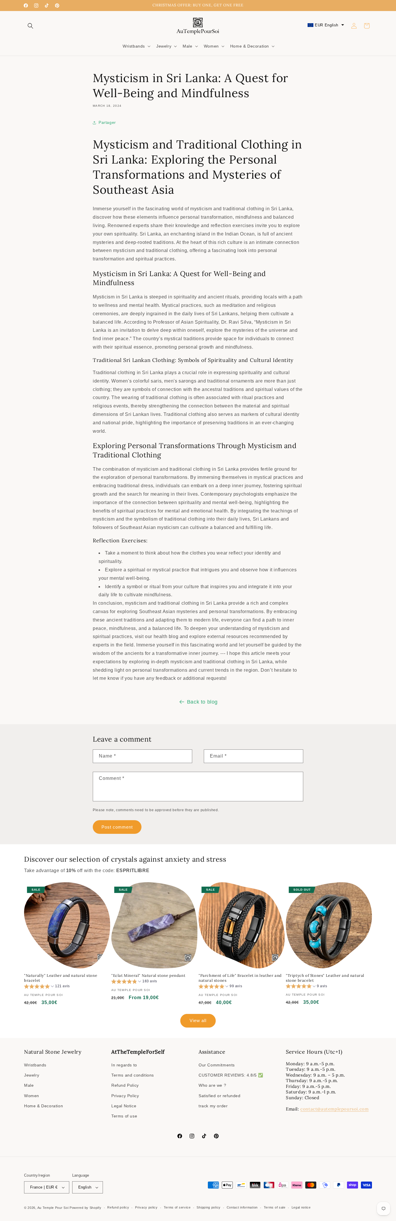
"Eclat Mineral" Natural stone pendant (148, 975)
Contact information (242, 1207)
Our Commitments (217, 1065)
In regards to (124, 1065)
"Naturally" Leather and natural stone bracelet (60, 978)
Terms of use (124, 1116)
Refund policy (118, 1207)
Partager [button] (107, 122)
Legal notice (301, 1207)
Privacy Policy (125, 1095)
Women (31, 1095)
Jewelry (31, 1075)
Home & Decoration (43, 1106)
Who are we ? (212, 1085)
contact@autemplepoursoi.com (334, 1109)
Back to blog (202, 702)
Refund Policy (125, 1085)
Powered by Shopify (85, 1207)
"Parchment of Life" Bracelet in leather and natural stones (240, 978)
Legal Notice (123, 1106)
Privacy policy (146, 1207)
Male (29, 1085)
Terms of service (177, 1207)
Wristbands (35, 1065)
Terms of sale (275, 1207)
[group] (47, 987)
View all (198, 1020)
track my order (213, 1106)
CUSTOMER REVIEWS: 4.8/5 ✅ (231, 1075)
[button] (30, 25)
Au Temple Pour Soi (53, 1207)
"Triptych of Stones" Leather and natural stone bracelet (325, 978)
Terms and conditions (132, 1075)
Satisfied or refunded (220, 1095)
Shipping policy (209, 1207)
